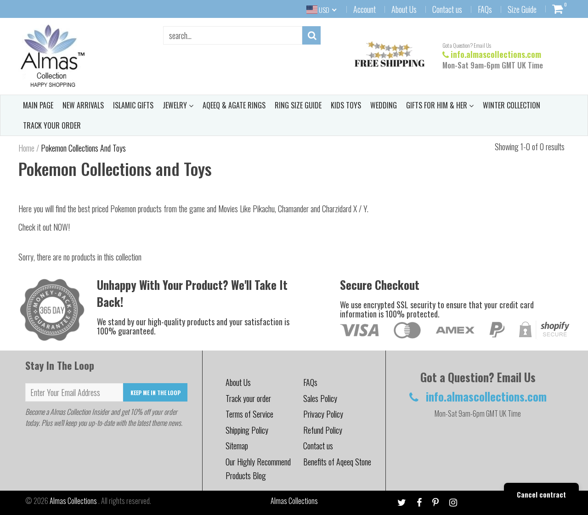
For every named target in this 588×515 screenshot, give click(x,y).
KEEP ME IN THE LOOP (155, 392)
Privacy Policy (323, 414)
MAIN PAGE (38, 105)
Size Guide (522, 9)
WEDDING (383, 105)
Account (364, 9)
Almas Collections (74, 500)
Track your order (248, 398)
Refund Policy (322, 430)
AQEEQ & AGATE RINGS (234, 105)
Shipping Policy (247, 430)
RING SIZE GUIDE (298, 105)
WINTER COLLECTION (511, 105)
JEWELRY (176, 105)
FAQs (485, 9)
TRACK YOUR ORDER (52, 125)
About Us (404, 9)
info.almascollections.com (496, 54)
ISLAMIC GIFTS (133, 105)
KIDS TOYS (346, 105)
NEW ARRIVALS (83, 105)
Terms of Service (249, 414)
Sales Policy (320, 398)
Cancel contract (541, 494)
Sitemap (237, 446)
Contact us (447, 9)
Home (26, 148)
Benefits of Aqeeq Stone (337, 462)
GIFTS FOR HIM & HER (437, 105)
